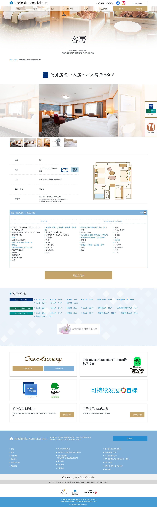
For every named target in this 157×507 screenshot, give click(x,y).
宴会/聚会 (14, 456)
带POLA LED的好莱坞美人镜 (22, 242)
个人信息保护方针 (111, 456)
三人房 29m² (88, 299)
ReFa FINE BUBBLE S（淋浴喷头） (93, 237)
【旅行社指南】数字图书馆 (114, 466)
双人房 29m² (56, 299)
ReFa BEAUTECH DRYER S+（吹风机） (95, 235)
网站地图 (108, 469)
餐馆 (12, 452)
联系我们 (110, 3)
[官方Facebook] (118, 3)
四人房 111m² (72, 303)
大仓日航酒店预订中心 (78, 482)
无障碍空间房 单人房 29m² (127, 308)
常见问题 (100, 3)
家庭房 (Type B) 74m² (129, 313)
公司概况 (61, 468)
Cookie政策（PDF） (111, 452)
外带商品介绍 (15, 462)
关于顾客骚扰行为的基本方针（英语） (117, 459)
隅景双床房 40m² (105, 299)
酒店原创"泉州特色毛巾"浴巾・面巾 (94, 227)
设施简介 (14, 459)
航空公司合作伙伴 (102, 482)
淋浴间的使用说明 (64, 449)
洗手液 (117, 240)
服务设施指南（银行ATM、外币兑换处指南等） (67, 457)
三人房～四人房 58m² (125, 299)
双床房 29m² (72, 299)
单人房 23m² (41, 299)
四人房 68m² (41, 303)
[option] (78, 110)
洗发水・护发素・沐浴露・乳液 (92, 245)
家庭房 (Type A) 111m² (107, 313)
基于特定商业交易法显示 (113, 449)
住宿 (15, 59)
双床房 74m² (56, 303)
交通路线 (14, 466)
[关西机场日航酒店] (23, 4)
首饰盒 (14, 245)
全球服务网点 (90, 482)
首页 (11, 59)
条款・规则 (108, 462)
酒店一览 (51, 482)
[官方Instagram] (123, 3)
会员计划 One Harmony (62, 482)
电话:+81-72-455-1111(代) (58, 439)
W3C (76, 505)
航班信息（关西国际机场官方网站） (70, 452)
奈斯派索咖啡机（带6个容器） (23, 247)
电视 (13, 237)
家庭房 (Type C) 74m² (44, 316)
